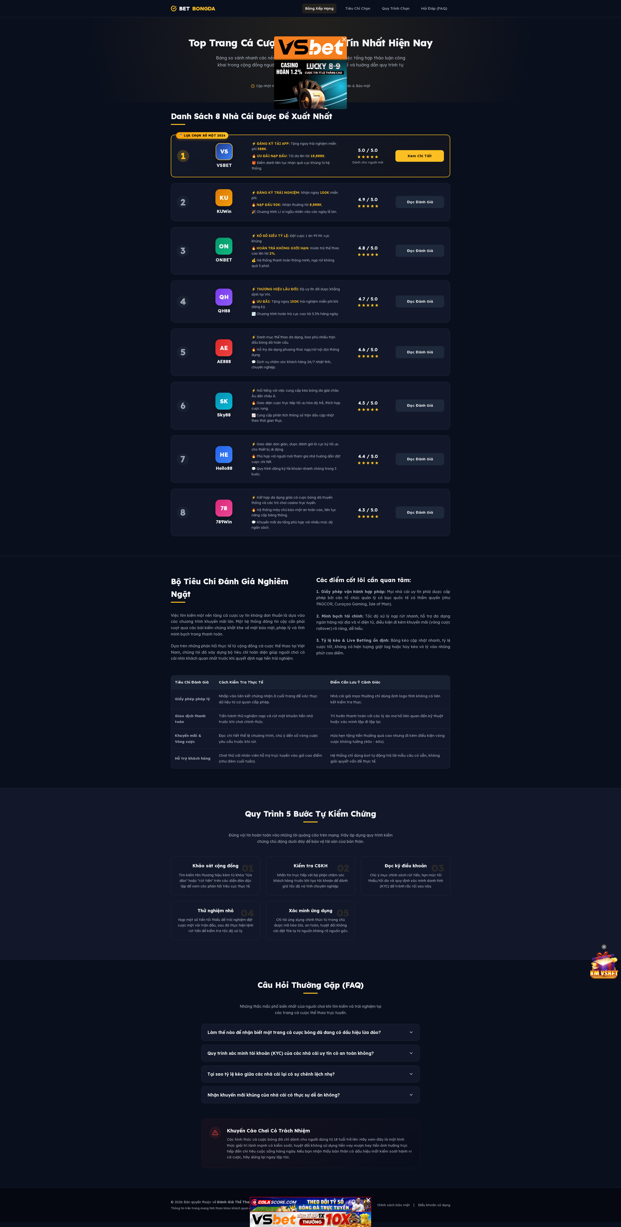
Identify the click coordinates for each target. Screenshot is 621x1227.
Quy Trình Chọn (395, 8)
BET (197, 8)
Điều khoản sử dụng (434, 1205)
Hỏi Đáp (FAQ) (434, 8)
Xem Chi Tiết (420, 156)
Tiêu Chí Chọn (357, 8)
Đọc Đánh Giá (420, 202)
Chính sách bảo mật (393, 1205)
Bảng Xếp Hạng (319, 8)
